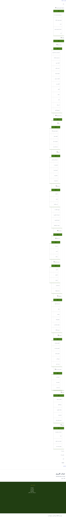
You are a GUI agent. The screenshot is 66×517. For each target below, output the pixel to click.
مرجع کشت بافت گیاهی (32, 492)
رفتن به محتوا (64, 0)
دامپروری (32, 487)
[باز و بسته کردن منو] (58, 11)
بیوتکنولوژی (32, 491)
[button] (55, 8)
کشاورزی (32, 488)
